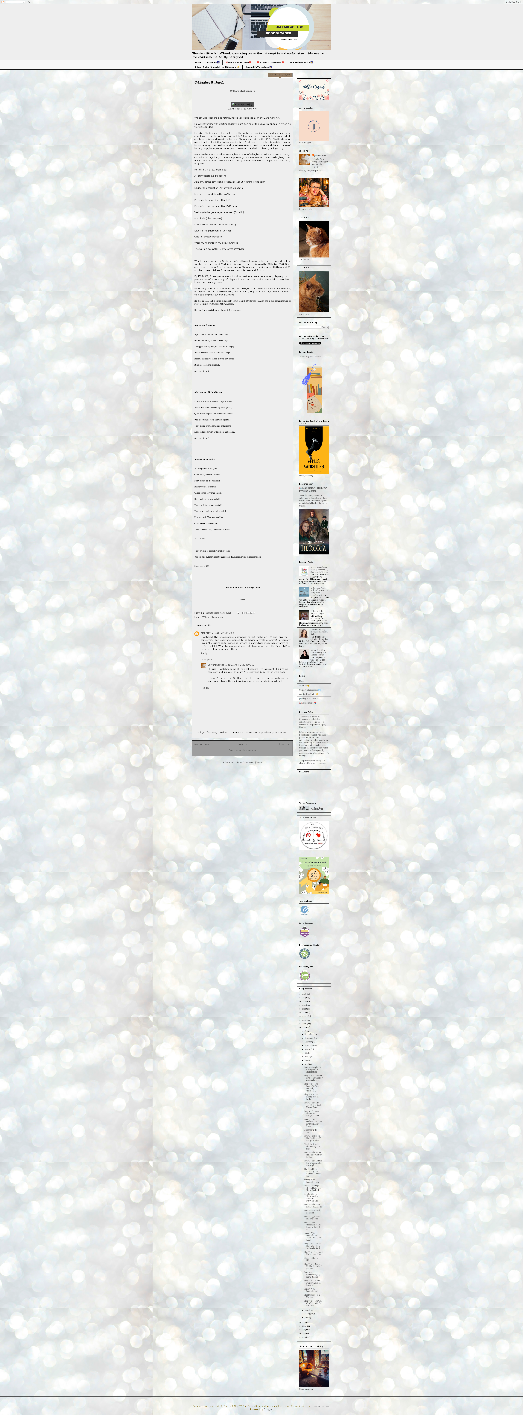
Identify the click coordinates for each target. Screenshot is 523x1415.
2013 (304, 1329)
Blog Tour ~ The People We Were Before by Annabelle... (312, 1087)
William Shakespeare (242, 91)
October (308, 1041)
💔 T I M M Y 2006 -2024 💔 (270, 62)
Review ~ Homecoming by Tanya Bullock (312, 1274)
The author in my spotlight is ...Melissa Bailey (319, 631)
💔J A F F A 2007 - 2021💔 (238, 62)
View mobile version (242, 750)
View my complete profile (310, 170)
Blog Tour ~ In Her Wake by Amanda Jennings (312, 1282)
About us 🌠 (213, 62)
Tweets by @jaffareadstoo (310, 356)
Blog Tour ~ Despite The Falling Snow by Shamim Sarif (312, 1246)
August (308, 1049)
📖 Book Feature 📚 (307, 703)
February (309, 1313)
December (309, 1034)
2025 (304, 997)
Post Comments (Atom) (250, 762)
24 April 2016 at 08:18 (223, 633)
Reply (204, 653)
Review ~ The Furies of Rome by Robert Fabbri (313, 1154)
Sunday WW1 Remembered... (311, 1180)
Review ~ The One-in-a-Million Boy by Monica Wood (313, 1105)
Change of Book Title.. (311, 1259)
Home (198, 62)
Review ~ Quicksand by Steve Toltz (312, 1217)
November (309, 1038)
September (309, 1045)
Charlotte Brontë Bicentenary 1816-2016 (312, 1146)
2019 (304, 1020)
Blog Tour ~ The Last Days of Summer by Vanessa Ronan (313, 1077)
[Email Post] (238, 613)
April (307, 1064)
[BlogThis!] (245, 613)
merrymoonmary (320, 1406)
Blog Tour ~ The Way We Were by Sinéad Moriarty (313, 1303)
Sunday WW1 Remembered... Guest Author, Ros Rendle (313, 1236)
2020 (304, 1016)
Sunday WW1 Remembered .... (312, 1290)
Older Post (284, 744)
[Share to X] (248, 613)
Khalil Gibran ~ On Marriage (312, 1296)
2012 (304, 1333)
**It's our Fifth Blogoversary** (317, 612)
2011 (304, 1337)
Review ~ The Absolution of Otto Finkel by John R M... (313, 1226)
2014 (304, 1326)
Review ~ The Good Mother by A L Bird (313, 1205)
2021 (304, 1012)
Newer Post (201, 744)
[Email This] (243, 613)
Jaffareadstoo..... (217, 665)
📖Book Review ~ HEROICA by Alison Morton (313, 489)
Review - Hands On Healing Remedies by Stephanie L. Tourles (319, 569)
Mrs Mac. (206, 633)
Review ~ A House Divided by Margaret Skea (311, 1113)
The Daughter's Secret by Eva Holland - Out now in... (313, 1172)
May (306, 1060)
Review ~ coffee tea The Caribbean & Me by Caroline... (312, 1138)
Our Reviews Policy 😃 (308, 694)
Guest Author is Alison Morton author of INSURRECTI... (311, 1197)
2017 (304, 1027)
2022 (304, 1008)
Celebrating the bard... (310, 1131)
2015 (304, 1322)
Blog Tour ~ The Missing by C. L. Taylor (311, 1096)
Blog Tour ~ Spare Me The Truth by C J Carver (313, 1266)
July (306, 1053)
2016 (304, 1031)
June (307, 1056)
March (308, 1310)
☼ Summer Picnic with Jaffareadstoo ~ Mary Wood (319, 590)
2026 (304, 994)
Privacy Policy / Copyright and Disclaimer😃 (217, 67)
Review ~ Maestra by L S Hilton (312, 1211)
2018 (304, 1023)
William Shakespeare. (213, 617)
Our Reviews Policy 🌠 (301, 62)
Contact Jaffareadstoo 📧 (310, 690)
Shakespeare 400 (201, 566)
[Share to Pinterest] (253, 613)
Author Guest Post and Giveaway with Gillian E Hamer (318, 652)
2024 (304, 1001)
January (308, 1317)
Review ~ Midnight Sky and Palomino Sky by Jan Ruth (312, 1188)
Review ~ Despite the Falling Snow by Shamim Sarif (313, 1069)
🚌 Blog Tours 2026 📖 (308, 698)
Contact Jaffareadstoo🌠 (258, 67)
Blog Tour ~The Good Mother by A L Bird (313, 1253)
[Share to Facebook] (251, 613)
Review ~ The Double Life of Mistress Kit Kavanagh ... (313, 1163)
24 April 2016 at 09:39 (242, 665)
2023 (304, 1005)
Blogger (268, 1409)
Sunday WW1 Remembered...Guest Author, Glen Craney (313, 1122)
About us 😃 (304, 685)
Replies (208, 659)
